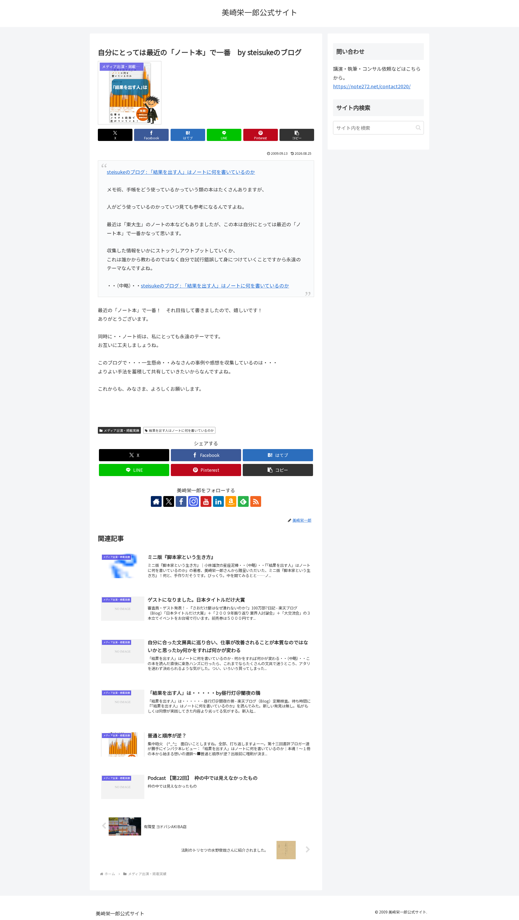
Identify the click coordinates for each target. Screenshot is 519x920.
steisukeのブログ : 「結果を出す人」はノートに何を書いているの (178, 171)
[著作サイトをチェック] (156, 501)
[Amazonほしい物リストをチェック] (230, 501)
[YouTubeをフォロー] (206, 501)
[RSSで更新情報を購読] (255, 501)
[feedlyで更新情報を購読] (243, 501)
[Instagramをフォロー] (193, 501)
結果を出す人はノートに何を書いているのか (181, 430)
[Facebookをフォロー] (181, 501)
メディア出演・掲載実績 (121, 430)
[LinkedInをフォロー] (218, 501)
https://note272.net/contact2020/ (372, 86)
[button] (297, 135)
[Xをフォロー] (168, 501)
